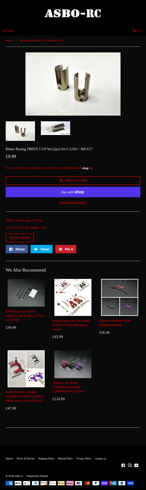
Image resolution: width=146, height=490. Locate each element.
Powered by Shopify (37, 475)
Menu (11, 30)
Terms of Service (26, 458)
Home (9, 40)
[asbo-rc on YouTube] (136, 465)
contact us (100, 458)
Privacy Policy (83, 458)
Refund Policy (65, 458)
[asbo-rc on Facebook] (123, 465)
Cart (140, 30)
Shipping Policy (46, 458)
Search (9, 458)
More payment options (73, 202)
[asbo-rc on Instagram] (130, 465)
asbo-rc (19, 475)
